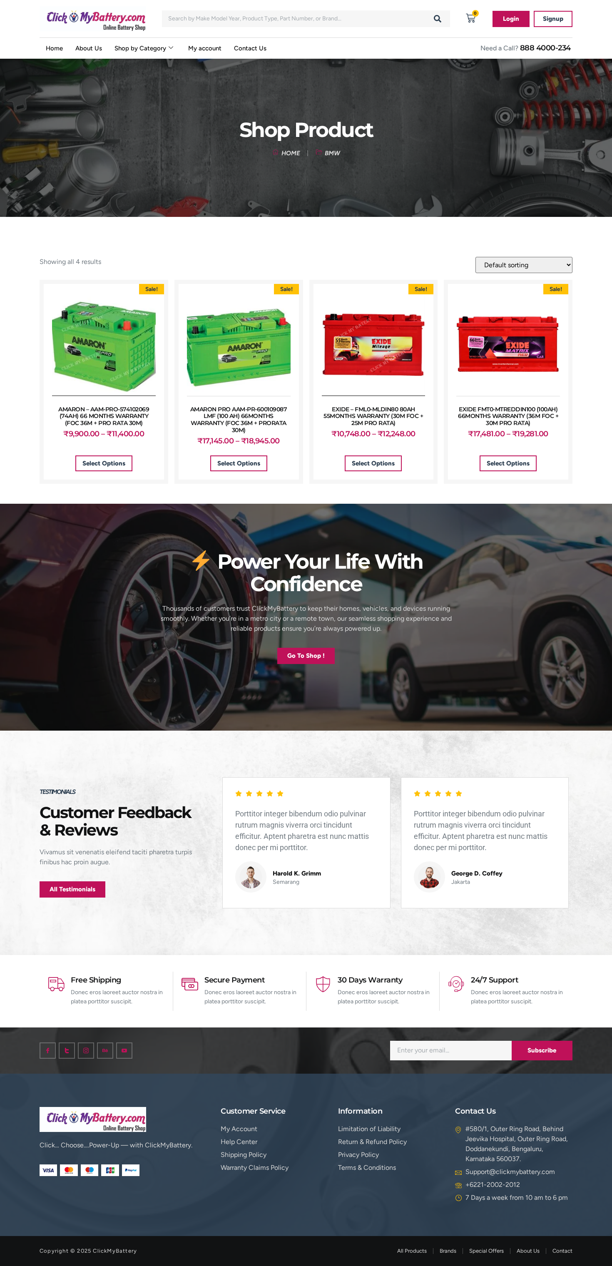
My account (204, 48)
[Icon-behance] (105, 1050)
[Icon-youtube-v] (124, 1050)
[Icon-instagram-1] (86, 1050)
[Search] (437, 18)
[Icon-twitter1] (67, 1050)
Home (54, 48)
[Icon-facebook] (48, 1050)
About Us (88, 48)
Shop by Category (140, 48)
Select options (103, 463)
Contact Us (250, 48)
